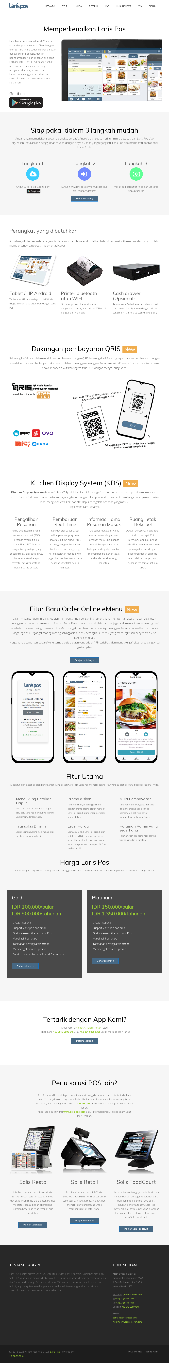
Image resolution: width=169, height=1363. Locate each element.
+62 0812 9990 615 (133, 1294)
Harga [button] (78, 6)
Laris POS (55, 1351)
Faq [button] (107, 6)
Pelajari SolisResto (32, 1224)
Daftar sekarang (84, 198)
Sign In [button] (152, 6)
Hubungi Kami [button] (124, 6)
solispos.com (16, 1355)
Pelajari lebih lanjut (84, 660)
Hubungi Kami (151, 1351)
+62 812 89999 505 (131, 1306)
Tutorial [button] (93, 6)
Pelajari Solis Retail (84, 1220)
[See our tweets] (10, 1297)
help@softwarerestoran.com (127, 1321)
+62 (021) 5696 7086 (124, 1302)
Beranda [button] (50, 6)
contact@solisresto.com (89, 1027)
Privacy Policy (135, 1351)
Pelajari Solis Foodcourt (136, 1228)
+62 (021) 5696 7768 (124, 1298)
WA (140, 6)
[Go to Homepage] (20, 5)
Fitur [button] (65, 6)
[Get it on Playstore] (26, 102)
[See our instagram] (11, 1297)
